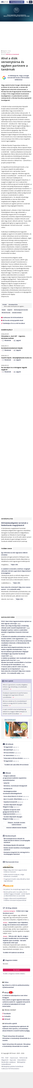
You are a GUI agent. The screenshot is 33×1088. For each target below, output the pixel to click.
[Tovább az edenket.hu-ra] (16, 866)
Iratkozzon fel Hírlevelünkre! (13, 317)
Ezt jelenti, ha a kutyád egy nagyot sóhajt (17, 889)
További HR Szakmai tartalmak (13, 952)
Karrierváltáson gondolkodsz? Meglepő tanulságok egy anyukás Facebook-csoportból (14, 654)
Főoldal (4, 304)
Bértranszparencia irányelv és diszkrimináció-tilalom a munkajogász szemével (17, 840)
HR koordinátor (12, 753)
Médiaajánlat (21, 1062)
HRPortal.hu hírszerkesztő (12, 54)
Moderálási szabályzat (8, 1062)
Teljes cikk (14, 564)
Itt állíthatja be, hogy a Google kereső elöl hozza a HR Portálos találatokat (18, 78)
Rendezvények (10, 836)
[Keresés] (27, 2)
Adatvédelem (21, 1060)
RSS (2, 1058)
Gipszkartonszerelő (13, 802)
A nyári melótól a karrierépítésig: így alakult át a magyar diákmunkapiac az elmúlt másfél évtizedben (15, 711)
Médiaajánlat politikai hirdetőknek (12, 1066)
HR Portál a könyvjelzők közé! (12, 320)
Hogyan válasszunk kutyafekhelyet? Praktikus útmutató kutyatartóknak (15, 899)
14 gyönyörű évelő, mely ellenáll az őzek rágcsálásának (17, 880)
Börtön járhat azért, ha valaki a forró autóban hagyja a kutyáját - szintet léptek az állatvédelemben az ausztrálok (17, 894)
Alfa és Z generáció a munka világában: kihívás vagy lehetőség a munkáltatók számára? (15, 687)
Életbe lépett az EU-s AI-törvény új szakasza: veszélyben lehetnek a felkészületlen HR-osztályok (16, 643)
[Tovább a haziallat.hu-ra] (16, 886)
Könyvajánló (8, 993)
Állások (8, 773)
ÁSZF (6, 1058)
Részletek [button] (7, 340)
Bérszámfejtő (11, 750)
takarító (6, 783)
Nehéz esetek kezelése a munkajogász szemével (17, 849)
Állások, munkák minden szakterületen (16, 824)
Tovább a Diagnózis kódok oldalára (14, 974)
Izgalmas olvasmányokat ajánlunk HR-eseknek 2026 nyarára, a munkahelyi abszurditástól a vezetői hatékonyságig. (16, 1029)
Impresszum (14, 1058)
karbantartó (8, 788)
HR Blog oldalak (11, 908)
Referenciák (23, 1058)
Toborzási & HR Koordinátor (16, 758)
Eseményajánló (6, 330)
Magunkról (4, 1060)
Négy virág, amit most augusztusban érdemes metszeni (15, 871)
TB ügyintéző (11, 747)
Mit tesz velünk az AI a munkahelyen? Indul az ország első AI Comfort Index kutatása (15, 703)
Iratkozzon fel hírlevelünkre (10, 1069)
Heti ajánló (9, 681)
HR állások (9, 744)
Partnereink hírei (12, 862)
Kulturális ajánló (10, 1023)
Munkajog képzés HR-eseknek (14, 845)
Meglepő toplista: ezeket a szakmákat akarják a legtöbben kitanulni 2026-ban (15, 632)
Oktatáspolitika (13, 304)
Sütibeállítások (6, 1064)
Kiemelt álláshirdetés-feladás (16, 828)
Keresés (5, 964)
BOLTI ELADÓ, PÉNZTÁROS (16, 799)
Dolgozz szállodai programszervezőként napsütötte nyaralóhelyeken (14, 778)
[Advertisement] (16, 447)
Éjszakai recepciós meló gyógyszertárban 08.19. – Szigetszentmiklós (12, 812)
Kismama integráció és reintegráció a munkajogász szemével (17, 853)
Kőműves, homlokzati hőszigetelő (15, 786)
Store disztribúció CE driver (16, 796)
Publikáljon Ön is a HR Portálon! (13, 323)
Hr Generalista (12, 755)
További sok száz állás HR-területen (16, 765)
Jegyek (18, 340)
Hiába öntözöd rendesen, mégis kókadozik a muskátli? (14, 875)
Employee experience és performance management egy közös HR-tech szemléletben (15, 695)
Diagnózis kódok (11, 960)
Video (6, 982)
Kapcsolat (13, 1060)
